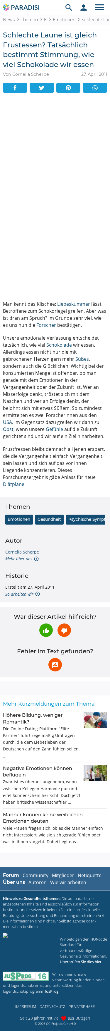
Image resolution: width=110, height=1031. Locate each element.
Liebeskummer (73, 304)
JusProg (51, 991)
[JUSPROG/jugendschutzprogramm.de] (26, 976)
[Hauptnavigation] (99, 7)
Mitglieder (63, 875)
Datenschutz (52, 1006)
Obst (8, 429)
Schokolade (59, 345)
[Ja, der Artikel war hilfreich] (46, 630)
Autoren (37, 882)
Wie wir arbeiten (68, 882)
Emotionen (64, 19)
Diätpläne (13, 484)
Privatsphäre (82, 1006)
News (9, 19)
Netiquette (89, 875)
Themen (29, 19)
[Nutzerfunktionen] (83, 7)
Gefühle (54, 429)
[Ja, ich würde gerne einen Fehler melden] (55, 664)
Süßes (82, 359)
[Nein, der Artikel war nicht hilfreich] (64, 630)
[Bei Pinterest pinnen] (68, 88)
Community (35, 875)
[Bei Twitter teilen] (42, 88)
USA (7, 422)
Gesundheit (49, 519)
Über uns (14, 882)
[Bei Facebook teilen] (15, 88)
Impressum (25, 1006)
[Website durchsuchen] (69, 7)
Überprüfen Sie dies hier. (81, 961)
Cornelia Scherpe (22, 552)
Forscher (46, 325)
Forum (11, 875)
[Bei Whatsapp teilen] (95, 88)
